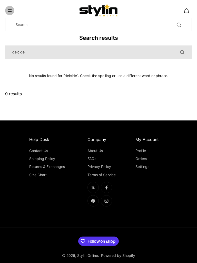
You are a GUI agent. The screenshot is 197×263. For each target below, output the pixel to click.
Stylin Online (87, 255)
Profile (140, 150)
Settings (142, 166)
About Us (95, 150)
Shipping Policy (42, 158)
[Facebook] (106, 187)
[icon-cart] (186, 10)
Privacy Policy (99, 166)
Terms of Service (101, 175)
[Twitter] (93, 187)
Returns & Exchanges (47, 166)
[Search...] (178, 24)
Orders (141, 158)
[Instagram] (106, 200)
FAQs (91, 158)
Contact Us (38, 150)
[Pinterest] (93, 200)
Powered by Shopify (118, 255)
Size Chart (38, 175)
